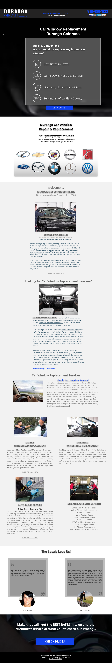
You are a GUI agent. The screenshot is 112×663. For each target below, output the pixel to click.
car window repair (43, 262)
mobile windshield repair (70, 330)
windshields (57, 350)
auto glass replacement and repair (51, 323)
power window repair (51, 337)
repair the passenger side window (39, 520)
